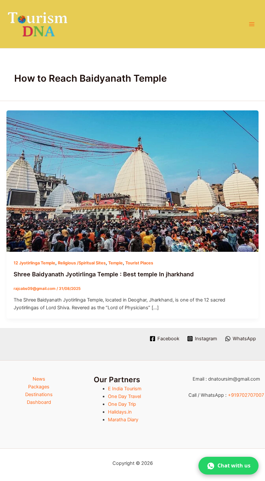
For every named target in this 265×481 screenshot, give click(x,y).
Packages (38, 387)
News (39, 379)
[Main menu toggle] (252, 24)
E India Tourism (125, 389)
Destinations (39, 394)
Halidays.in (120, 412)
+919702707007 (246, 395)
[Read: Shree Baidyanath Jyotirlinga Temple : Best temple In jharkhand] (132, 181)
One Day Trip (122, 404)
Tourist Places (139, 263)
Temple (115, 263)
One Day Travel (124, 396)
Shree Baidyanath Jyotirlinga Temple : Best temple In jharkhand (104, 274)
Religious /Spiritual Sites (82, 263)
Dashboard (39, 402)
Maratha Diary (123, 420)
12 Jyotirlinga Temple (34, 263)
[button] (228, 466)
